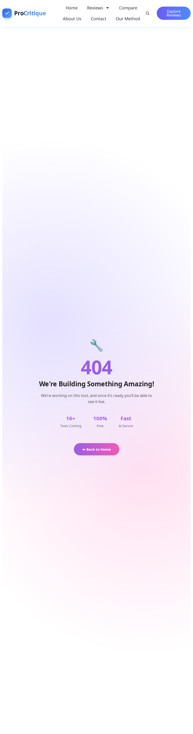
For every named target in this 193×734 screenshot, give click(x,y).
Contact (98, 18)
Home (72, 8)
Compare (128, 8)
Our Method (128, 18)
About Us (72, 18)
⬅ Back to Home (96, 449)
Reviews (95, 8)
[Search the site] (148, 13)
